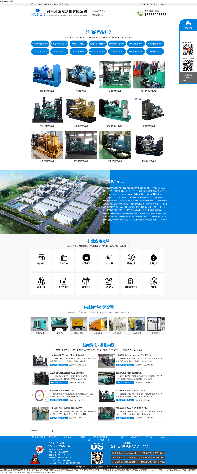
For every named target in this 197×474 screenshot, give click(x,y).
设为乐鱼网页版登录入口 (149, 4)
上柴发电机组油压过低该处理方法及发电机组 (67, 355)
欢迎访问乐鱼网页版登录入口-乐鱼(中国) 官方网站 (50, 4)
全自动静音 (136, 333)
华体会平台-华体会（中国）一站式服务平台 (96, 470)
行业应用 (127, 21)
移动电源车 (98, 333)
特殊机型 (141, 21)
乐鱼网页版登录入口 (7, 1)
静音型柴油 (40, 333)
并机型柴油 (156, 333)
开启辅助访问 (138, 4)
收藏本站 (163, 4)
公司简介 (72, 21)
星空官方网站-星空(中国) (24, 473)
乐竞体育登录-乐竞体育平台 (44, 473)
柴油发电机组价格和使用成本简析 (129, 373)
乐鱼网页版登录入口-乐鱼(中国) (47, 21)
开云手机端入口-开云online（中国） (150, 470)
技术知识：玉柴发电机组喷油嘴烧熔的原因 (66, 408)
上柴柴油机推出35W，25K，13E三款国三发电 (133, 355)
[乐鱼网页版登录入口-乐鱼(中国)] (68, 17)
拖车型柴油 (59, 333)
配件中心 (156, 21)
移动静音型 (78, 333)
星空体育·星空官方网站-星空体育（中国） (16, 470)
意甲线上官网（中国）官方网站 (44, 470)
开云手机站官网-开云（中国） (176, 470)
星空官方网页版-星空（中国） (68, 470)
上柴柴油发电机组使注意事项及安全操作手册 (67, 373)
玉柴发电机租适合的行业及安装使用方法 (131, 408)
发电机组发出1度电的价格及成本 (62, 390)
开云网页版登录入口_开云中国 (125, 470)
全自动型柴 (117, 333)
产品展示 (87, 21)
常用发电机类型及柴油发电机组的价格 (130, 390)
